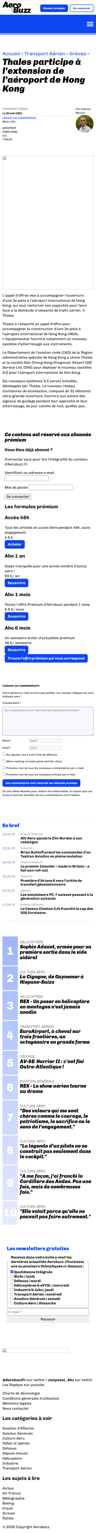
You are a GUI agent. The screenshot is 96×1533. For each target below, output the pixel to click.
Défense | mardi (27, 1281)
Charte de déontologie (21, 1393)
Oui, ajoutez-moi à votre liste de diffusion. (31, 754)
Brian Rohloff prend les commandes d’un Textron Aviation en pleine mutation (56, 854)
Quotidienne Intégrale (32, 1272)
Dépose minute (15, 1453)
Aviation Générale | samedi (36, 1299)
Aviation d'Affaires (32, 904)
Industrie (26, 848)
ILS (4, 135)
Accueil (11, 54)
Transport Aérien (15, 109)
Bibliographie (13, 1498)
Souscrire (16, 583)
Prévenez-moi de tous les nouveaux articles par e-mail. (41, 774)
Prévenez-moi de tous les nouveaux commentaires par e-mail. (45, 768)
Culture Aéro (13, 1438)
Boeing (8, 1503)
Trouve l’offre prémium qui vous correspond (46, 658)
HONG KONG (9, 131)
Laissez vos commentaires (19, 117)
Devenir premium (54, 8)
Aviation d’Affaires (18, 1428)
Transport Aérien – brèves (55, 54)
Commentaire (11, 703)
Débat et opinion (16, 1443)
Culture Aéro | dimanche (34, 1303)
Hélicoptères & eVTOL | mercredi (41, 1285)
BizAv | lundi (24, 1276)
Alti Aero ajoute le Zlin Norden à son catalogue (51, 840)
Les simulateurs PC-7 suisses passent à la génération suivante (57, 897)
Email (6, 747)
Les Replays (12, 1385)
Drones (8, 1513)
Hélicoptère (12, 1458)
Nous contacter (15, 1408)
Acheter (15, 544)
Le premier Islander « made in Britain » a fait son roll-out (55, 868)
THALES (7, 139)
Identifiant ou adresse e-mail (29, 473)
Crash (7, 1508)
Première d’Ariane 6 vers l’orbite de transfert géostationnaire (51, 882)
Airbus (8, 1488)
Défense (26, 890)
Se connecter (81, 8)
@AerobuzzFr (14, 1380)
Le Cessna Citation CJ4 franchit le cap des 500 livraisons (57, 911)
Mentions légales (16, 1403)
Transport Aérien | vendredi (37, 1294)
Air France (11, 1493)
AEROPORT (9, 128)
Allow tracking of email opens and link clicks (33, 761)
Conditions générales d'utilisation (30, 1398)
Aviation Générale (32, 834)
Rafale (8, 1518)
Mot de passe (16, 487)
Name (7, 740)
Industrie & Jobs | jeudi (33, 1290)
